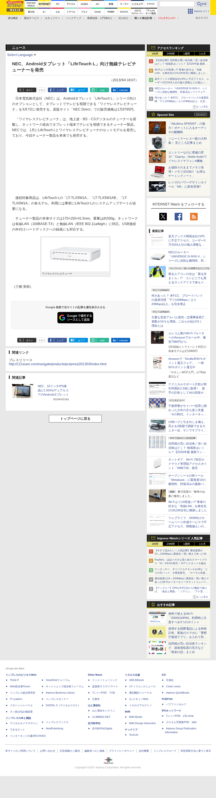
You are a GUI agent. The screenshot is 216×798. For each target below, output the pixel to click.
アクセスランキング (170, 48)
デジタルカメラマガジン (24, 723)
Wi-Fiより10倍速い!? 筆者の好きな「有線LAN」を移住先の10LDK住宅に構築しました (187, 506)
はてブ (81, 90)
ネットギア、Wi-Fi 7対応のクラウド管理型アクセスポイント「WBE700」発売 (187, 464)
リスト (41, 90)
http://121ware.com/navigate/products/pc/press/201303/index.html (58, 364)
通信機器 (13, 18)
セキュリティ (52, 18)
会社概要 (144, 750)
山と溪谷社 (94, 705)
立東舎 (96, 699)
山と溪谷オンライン (103, 710)
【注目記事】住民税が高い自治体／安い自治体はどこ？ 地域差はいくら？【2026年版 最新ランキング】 (181, 64)
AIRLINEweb (136, 680)
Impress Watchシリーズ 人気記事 (180, 538)
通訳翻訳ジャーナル (140, 692)
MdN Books (135, 716)
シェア (60, 90)
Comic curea (173, 686)
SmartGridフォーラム (58, 680)
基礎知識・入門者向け (99, 18)
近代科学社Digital (102, 728)
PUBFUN (167, 699)
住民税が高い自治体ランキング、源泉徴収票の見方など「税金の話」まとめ (187, 648)
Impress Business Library (60, 692)
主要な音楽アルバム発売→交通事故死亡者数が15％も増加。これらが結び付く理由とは (178, 321)
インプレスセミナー (57, 699)
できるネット (17, 729)
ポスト (29, 90)
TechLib (133, 734)
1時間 (155, 53)
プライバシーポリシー (121, 750)
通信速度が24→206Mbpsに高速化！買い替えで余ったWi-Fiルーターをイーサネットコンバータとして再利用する (182, 582)
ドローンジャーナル (21, 705)
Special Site (165, 114)
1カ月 (202, 53)
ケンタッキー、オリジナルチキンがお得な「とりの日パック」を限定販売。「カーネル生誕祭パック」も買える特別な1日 (181, 573)
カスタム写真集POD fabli (181, 722)
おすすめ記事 (166, 604)
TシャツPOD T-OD (103, 692)
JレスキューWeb (138, 699)
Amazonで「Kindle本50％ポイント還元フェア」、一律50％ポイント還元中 (187, 363)
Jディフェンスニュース (142, 686)
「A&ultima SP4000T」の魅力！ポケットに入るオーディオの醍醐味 (187, 128)
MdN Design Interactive (142, 723)
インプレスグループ (164, 750)
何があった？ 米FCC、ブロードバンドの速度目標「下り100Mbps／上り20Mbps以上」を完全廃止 (177, 300)
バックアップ (73, 18)
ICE (164, 674)
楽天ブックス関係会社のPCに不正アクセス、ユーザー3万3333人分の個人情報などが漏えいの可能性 (182, 82)
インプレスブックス (57, 722)
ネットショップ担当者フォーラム (65, 686)
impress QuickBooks (177, 692)
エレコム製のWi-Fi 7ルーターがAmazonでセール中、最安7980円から (187, 337)
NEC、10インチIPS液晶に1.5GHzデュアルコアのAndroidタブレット (53, 390)
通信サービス (31, 18)
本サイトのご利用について (20, 750)
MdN (127, 711)
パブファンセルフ (176, 704)
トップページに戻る (75, 418)
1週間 (186, 53)
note (102, 90)
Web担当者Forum (20, 686)
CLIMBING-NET (101, 716)
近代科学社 (94, 723)
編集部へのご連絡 (94, 750)
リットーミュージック (104, 680)
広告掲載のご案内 (70, 750)
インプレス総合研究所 (22, 692)
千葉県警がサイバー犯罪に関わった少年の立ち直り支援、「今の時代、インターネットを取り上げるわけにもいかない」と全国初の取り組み (187, 414)
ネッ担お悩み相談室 (21, 711)
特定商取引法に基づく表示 (196, 750)
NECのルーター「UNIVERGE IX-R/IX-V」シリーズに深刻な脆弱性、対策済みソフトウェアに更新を (181, 92)
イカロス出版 (132, 674)
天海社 (170, 680)
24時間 (171, 53)
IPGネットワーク (171, 710)
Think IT (14, 680)
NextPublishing (54, 728)
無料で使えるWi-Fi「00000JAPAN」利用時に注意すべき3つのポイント (187, 618)
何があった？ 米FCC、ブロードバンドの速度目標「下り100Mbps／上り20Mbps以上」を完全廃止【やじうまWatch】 (182, 101)
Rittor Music (95, 674)
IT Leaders (16, 699)
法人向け (123, 18)
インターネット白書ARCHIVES (28, 735)
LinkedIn (123, 90)
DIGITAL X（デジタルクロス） (63, 705)
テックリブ (131, 729)
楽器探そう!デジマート (105, 686)
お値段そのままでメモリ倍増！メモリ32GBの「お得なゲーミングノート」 (186, 171)
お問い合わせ (47, 750)
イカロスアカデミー (140, 705)
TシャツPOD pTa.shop (180, 715)
